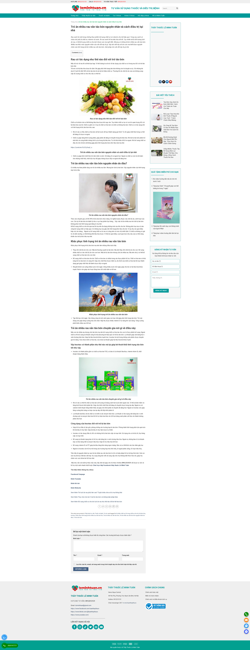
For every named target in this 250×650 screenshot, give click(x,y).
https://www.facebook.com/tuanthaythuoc (85, 608)
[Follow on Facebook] (74, 626)
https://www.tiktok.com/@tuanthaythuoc (84, 612)
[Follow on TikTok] (163, 81)
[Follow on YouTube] (170, 81)
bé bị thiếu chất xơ (120, 513)
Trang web (125, 555)
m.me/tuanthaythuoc (129, 603)
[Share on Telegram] (117, 506)
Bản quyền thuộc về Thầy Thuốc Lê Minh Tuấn (125, 647)
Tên (75, 555)
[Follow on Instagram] (160, 81)
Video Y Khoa (129, 16)
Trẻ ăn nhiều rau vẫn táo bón (111, 515)
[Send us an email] (96, 626)
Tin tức (106, 513)
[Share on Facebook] (99, 506)
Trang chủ (74, 16)
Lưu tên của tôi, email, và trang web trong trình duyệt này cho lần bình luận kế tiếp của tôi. (106, 564)
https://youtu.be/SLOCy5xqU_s (81, 147)
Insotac (73, 515)
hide (80, 52)
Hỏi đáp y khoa (143, 16)
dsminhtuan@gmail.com (83, 605)
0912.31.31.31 (82, 2)
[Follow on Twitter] (167, 81)
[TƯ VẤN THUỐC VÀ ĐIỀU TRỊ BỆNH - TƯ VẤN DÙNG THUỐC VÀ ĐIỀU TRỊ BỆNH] (89, 8)
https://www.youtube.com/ (80, 615)
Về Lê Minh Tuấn (158, 16)
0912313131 (97, 2)
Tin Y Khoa (117, 16)
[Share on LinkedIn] (113, 506)
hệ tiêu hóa (142, 513)
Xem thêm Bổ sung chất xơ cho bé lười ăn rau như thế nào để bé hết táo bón (96, 502)
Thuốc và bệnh (104, 16)
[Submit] (177, 8)
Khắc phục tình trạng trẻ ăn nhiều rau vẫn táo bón (89, 515)
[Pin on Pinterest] (110, 506)
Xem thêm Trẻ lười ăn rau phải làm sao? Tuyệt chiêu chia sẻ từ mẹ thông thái (96, 492)
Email (100, 555)
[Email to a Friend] (106, 506)
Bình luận (77, 538)
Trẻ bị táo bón (78, 517)
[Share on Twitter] (103, 506)
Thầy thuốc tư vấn (88, 16)
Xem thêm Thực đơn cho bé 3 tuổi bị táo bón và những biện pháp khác (94, 497)
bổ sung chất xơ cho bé (132, 513)
